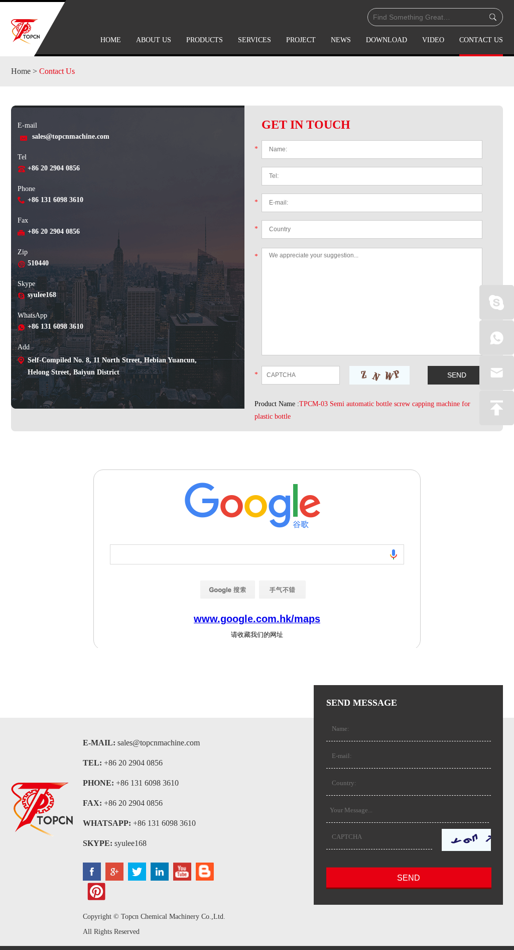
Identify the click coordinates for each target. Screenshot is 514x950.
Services (254, 40)
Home (110, 40)
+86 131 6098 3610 (55, 326)
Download (386, 40)
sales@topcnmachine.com (70, 136)
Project (301, 40)
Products (204, 40)
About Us (153, 40)
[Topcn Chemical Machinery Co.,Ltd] (25, 31)
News (341, 40)
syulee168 (42, 295)
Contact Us (481, 40)
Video (433, 40)
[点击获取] (379, 375)
